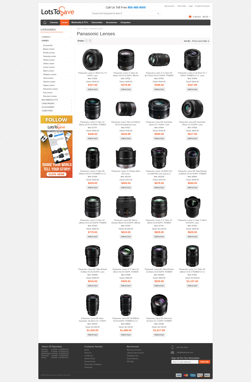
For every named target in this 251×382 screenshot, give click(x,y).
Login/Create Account (135, 353)
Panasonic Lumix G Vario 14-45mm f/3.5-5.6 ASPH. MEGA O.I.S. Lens (125, 74)
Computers (125, 22)
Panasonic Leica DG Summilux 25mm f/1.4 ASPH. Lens (192, 123)
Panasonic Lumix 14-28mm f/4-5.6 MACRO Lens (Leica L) (159, 172)
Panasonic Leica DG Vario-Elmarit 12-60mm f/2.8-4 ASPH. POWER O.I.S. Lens (192, 172)
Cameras (54, 22)
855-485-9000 (182, 347)
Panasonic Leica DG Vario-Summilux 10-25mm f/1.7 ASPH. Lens (92, 319)
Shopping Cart (132, 356)
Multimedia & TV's (79, 22)
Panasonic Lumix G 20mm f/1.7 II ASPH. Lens (92, 74)
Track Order (181, 6)
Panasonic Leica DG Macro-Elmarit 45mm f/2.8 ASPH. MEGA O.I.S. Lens (126, 221)
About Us (88, 353)
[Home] (45, 22)
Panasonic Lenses (50, 89)
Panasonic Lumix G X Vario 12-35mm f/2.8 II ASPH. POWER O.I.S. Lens (126, 270)
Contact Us (88, 356)
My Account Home (134, 350)
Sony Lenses (48, 78)
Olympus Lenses (49, 74)
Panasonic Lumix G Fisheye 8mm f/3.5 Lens (126, 172)
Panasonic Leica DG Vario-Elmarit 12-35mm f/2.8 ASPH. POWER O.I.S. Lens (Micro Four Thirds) (159, 270)
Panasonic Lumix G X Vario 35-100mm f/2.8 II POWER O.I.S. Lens (192, 270)
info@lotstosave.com (185, 352)
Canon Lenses (49, 67)
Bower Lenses (48, 49)
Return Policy (89, 359)
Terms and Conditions (93, 364)
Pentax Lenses (49, 53)
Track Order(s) (132, 359)
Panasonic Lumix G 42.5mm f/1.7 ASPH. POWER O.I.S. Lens (192, 74)
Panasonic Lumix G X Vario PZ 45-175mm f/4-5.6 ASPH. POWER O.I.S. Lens (159, 74)
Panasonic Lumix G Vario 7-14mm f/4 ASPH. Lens (192, 221)
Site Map (130, 362)
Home (86, 350)
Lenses (64, 22)
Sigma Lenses (48, 85)
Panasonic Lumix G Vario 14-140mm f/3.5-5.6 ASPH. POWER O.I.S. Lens (92, 221)
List (90, 40)
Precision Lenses (50, 96)
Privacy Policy (89, 362)
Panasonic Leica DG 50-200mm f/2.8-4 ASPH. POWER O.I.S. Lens (125, 319)
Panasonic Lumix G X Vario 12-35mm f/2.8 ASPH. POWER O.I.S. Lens (159, 221)
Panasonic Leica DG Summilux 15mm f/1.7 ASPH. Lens (159, 123)
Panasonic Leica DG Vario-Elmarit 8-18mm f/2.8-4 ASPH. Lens (92, 270)
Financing (88, 367)
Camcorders (97, 22)
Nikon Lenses (48, 71)
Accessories (111, 22)
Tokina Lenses (49, 60)
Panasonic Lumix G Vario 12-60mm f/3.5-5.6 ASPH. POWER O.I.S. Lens (92, 123)
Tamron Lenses (49, 82)
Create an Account (202, 6)
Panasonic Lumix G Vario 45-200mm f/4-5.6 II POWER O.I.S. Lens (92, 172)
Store (79, 28)
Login (190, 6)
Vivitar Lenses (48, 64)
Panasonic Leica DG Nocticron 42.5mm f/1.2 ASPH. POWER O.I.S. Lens (159, 319)
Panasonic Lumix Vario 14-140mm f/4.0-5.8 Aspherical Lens (125, 123)
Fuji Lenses (47, 93)
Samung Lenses (49, 56)
